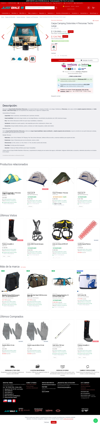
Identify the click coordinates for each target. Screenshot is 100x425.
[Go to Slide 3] (26, 59)
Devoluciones (83, 388)
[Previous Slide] (3, 37)
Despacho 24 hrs (70, 9)
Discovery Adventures (56, 20)
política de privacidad (68, 419)
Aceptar (54, 422)
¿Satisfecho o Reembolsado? (32, 388)
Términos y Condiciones (85, 386)
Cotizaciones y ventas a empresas (88, 389)
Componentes (5, 13)
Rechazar (46, 422)
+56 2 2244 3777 (69, 3)
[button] (25, 37)
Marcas (77, 6)
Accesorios (74, 13)
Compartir (96, 20)
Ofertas (72, 6)
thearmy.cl (3, 3)
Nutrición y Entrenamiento (62, 13)
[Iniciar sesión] (88, 7)
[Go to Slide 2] (20, 59)
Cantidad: (53, 53)
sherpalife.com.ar (12, 3)
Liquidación (67, 6)
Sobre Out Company (85, 384)
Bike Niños (22, 13)
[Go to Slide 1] (13, 59)
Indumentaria (83, 13)
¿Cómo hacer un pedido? (31, 384)
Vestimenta (50, 13)
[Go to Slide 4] (32, 59)
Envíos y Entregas (30, 386)
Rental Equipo (93, 13)
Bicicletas (14, 13)
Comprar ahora (63, 60)
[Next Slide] (47, 37)
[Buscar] (56, 7)
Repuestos (41, 13)
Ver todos (23, 267)
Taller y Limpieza (32, 13)
